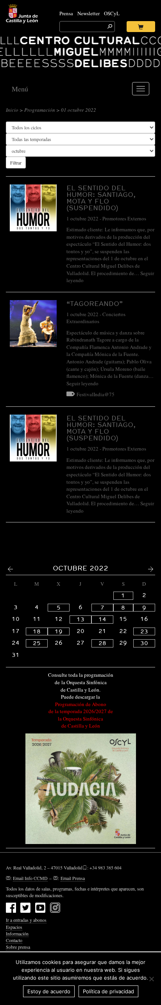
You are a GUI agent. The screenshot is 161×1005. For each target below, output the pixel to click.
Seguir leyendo (82, 383)
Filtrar (15, 162)
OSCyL (112, 13)
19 (59, 631)
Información (17, 933)
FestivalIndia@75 (95, 394)
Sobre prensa (18, 947)
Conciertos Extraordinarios (95, 318)
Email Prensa (73, 878)
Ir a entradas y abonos (26, 920)
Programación (39, 109)
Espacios (14, 927)
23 (144, 631)
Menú (20, 88)
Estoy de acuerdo (48, 991)
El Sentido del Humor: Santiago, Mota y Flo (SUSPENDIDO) (101, 198)
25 (37, 643)
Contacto (14, 940)
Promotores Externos (124, 218)
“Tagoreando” (94, 303)
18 (37, 631)
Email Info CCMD (30, 878)
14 (102, 619)
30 (144, 643)
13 (80, 619)
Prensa (66, 13)
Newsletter (88, 13)
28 (102, 643)
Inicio (12, 109)
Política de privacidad (108, 991)
